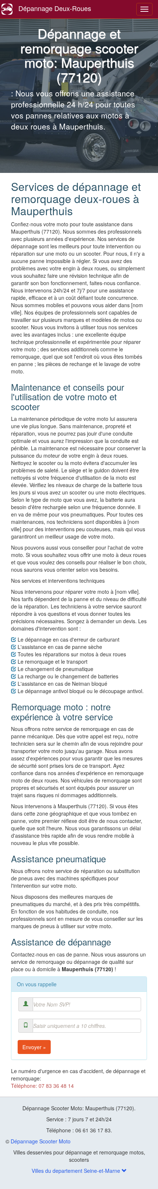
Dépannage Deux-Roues (54, 8)
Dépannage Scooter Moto (41, 1141)
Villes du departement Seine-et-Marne (77, 1170)
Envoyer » (34, 1047)
